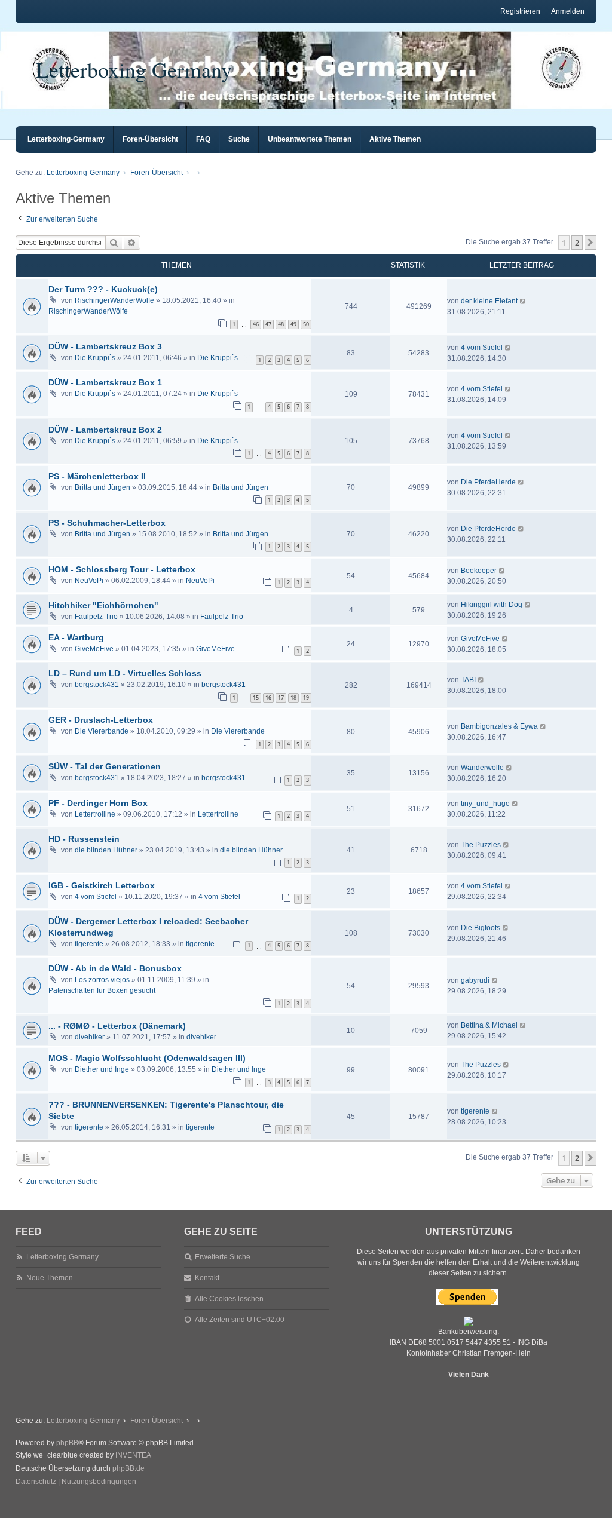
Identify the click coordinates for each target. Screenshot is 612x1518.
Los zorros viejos (102, 980)
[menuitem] (36, 1482)
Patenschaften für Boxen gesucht (101, 990)
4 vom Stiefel (482, 348)
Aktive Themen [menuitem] (395, 139)
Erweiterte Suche (222, 1257)
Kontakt (207, 1278)
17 (281, 697)
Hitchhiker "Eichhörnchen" (103, 605)
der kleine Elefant (489, 301)
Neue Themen (49, 1278)
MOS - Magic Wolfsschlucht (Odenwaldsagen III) (147, 1058)
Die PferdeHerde (488, 482)
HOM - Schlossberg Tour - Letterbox (121, 569)
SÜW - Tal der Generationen (104, 766)
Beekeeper (479, 570)
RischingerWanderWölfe (114, 300)
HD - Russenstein (84, 839)
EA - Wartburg (76, 637)
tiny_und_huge (485, 803)
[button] (590, 242)
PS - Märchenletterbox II (97, 476)
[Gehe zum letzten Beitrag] (523, 301)
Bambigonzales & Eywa (499, 726)
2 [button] (577, 242)
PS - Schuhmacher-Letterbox (107, 523)
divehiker (90, 1037)
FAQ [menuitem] (203, 139)
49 (293, 324)
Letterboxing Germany (134, 69)
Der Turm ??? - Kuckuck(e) (103, 289)
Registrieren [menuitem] (520, 11)
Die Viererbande (101, 731)
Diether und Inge (102, 1069)
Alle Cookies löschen (229, 1299)
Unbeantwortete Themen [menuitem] (309, 139)
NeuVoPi (89, 580)
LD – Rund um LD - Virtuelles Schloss (124, 673)
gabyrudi (475, 980)
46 (256, 324)
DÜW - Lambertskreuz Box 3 (105, 346)
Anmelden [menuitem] (568, 11)
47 (268, 324)
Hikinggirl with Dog (491, 604)
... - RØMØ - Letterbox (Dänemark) (117, 1026)
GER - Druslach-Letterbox (100, 720)
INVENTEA (133, 1455)
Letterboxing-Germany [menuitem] (66, 139)
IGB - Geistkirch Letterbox (101, 885)
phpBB (67, 1443)
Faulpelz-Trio (96, 616)
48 (281, 324)
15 (256, 697)
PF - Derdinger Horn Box (98, 803)
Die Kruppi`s (95, 358)
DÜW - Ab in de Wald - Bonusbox (115, 968)
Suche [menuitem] (239, 139)
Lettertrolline (95, 814)
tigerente (89, 944)
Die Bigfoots (480, 928)
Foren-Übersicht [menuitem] (150, 139)
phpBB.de (128, 1468)
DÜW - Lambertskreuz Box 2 (105, 429)
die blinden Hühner (106, 850)
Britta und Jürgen (102, 487)
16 (268, 697)
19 (306, 697)
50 (306, 324)
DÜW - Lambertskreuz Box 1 (105, 382)
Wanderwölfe (482, 767)
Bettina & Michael (489, 1025)
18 (293, 697)
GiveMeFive (94, 649)
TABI (468, 680)
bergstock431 (97, 684)
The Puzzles (481, 845)
